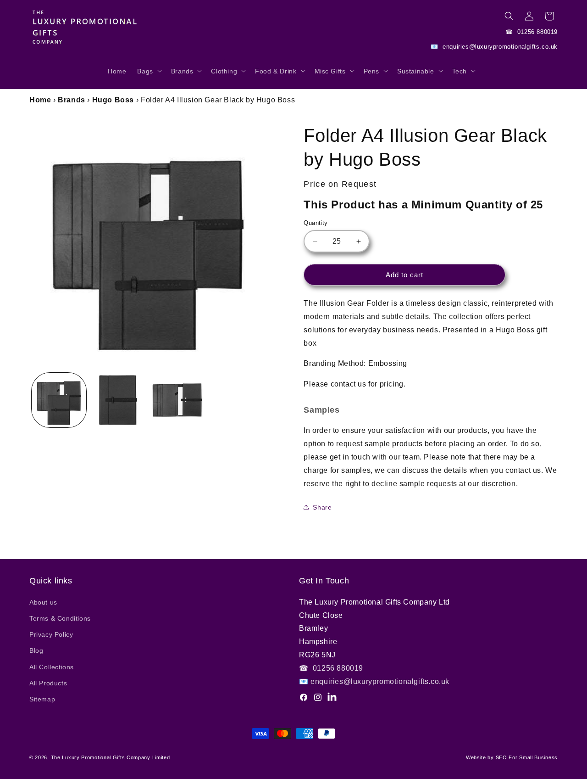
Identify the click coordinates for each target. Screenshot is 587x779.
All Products (48, 683)
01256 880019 (536, 31)
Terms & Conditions (60, 618)
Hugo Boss (113, 100)
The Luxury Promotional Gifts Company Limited (110, 757)
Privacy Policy (51, 634)
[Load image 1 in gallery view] (59, 400)
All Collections (51, 667)
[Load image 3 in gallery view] (177, 400)
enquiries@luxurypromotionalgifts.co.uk (499, 46)
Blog (36, 650)
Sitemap (42, 699)
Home (40, 100)
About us (43, 602)
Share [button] (322, 507)
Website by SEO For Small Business (512, 757)
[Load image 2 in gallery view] (118, 400)
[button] (148, 75)
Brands (71, 100)
